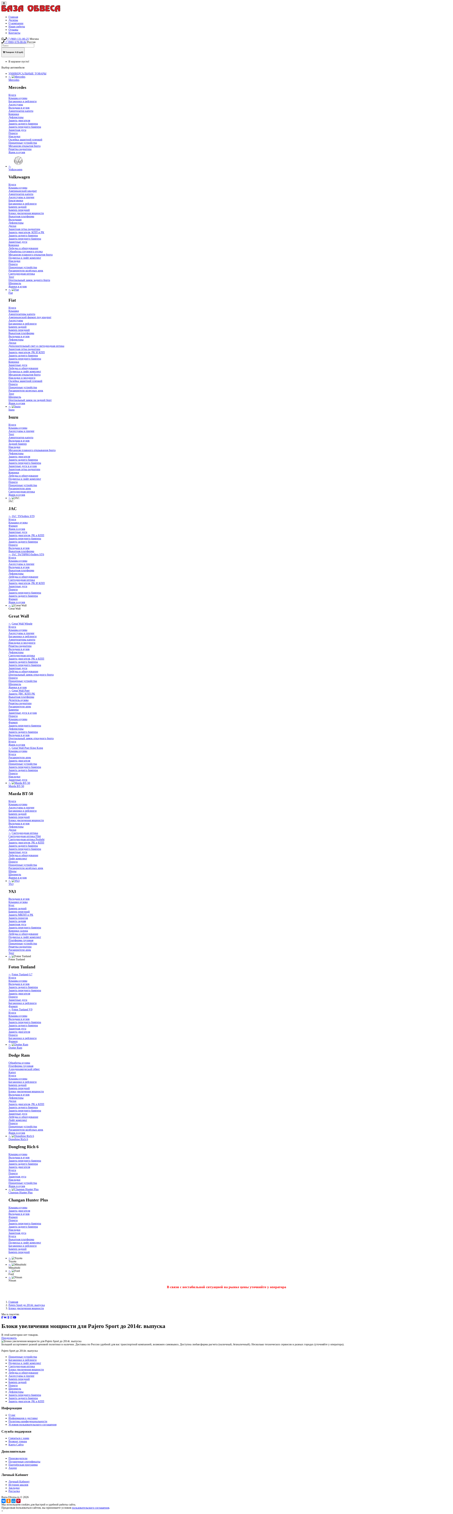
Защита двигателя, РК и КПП (26, 535)
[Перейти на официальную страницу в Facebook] (2, 1317)
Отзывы (13, 29)
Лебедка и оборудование (23, 248)
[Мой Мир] (13, 1501)
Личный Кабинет (19, 1481)
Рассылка (14, 1491)
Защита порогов (18, 917)
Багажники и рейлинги (22, 101)
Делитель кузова (18, 700)
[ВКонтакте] (3, 1501)
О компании (15, 23)
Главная (13, 16)
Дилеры (13, 20)
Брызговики (15, 200)
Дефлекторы (16, 117)
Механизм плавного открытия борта (30, 254)
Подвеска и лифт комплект (24, 257)
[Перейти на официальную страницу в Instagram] (11, 1317)
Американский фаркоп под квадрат (29, 317)
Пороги (13, 133)
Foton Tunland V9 (22, 1009)
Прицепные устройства (22, 142)
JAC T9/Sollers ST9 (23, 516)
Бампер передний (19, 210)
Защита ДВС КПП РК (21, 693)
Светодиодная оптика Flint (24, 836)
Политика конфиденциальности (27, 1421)
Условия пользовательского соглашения (32, 1424)
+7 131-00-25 (18, 38)
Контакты (14, 32)
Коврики (13, 114)
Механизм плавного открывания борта (32, 450)
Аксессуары (15, 104)
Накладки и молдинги (21, 377)
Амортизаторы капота (21, 314)
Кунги (12, 94)
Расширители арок (19, 488)
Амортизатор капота (20, 110)
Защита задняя (17, 921)
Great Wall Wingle (22, 623)
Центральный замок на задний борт (30, 400)
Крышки (13, 310)
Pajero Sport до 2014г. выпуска (26, 1305)
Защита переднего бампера (24, 126)
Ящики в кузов (17, 286)
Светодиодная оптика (21, 273)
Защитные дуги (17, 241)
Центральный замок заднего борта (29, 280)
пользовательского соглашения (90, 1507)
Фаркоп (13, 525)
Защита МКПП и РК (20, 914)
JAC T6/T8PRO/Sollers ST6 (28, 554)
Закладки (14, 1487)
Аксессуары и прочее (21, 197)
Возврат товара (17, 1441)
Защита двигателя (19, 120)
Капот (12, 1072)
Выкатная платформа (21, 216)
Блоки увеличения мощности (26, 213)
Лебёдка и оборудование (23, 576)
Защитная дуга (17, 130)
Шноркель (14, 283)
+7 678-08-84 (15, 42)
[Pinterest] (18, 1501)
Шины (12, 871)
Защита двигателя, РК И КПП (26, 352)
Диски (12, 225)
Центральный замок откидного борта (31, 674)
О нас (11, 1414)
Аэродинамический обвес (24, 1069)
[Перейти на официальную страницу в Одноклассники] (8, 1317)
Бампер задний (17, 206)
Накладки (14, 136)
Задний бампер (17, 443)
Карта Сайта (16, 1444)
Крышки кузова (18, 522)
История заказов (18, 1484)
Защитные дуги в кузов (22, 466)
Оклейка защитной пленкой (25, 139)
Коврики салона (18, 930)
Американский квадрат (22, 190)
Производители (17, 1458)
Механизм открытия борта (24, 145)
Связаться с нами (18, 1438)
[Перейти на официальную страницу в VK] (5, 1317)
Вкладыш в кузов (19, 107)
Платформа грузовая (20, 940)
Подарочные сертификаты (24, 1461)
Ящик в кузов (16, 152)
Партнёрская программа (23, 1464)
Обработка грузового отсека (25, 251)
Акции (12, 1467)
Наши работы (16, 26)
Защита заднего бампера (23, 123)
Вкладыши (15, 219)
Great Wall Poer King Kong (27, 747)
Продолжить (9, 1337)
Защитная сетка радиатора (24, 229)
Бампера (13, 709)
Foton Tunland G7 (22, 974)
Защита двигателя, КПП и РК (26, 232)
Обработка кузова (19, 1062)
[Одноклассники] (8, 1501)
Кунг (11, 905)
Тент (11, 276)
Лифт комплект (17, 858)
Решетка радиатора (19, 149)
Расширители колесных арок (25, 390)
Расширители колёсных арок (25, 270)
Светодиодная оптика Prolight (26, 839)
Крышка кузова (17, 98)
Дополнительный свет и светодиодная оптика (36, 345)
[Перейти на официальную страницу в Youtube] (14, 1317)
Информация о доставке (23, 1418)
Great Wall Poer (21, 690)
